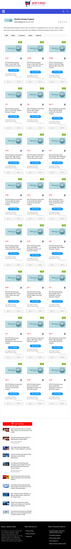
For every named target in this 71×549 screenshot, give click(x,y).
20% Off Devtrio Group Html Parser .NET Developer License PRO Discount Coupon (57, 340)
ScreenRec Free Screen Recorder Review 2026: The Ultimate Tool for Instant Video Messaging (21, 486)
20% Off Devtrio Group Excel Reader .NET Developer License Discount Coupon (13, 340)
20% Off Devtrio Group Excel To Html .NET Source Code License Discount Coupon (35, 65)
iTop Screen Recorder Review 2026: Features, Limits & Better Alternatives (21, 456)
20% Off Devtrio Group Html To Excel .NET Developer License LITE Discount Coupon (13, 202)
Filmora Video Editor (54, 538)
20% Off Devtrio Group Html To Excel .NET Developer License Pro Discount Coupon (35, 202)
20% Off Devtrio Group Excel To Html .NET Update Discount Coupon (13, 110)
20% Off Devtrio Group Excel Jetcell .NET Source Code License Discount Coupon (56, 202)
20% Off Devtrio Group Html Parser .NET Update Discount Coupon (35, 110)
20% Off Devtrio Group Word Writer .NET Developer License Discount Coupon (57, 156)
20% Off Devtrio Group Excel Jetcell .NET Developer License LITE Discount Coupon (34, 248)
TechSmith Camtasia (55, 535)
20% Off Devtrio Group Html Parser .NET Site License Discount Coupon (35, 339)
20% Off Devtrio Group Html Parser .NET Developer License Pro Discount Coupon (57, 111)
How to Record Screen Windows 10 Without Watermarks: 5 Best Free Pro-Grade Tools (21, 495)
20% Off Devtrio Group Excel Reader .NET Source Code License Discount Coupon (13, 294)
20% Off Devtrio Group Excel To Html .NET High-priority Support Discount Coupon (56, 65)
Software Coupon (10, 73)
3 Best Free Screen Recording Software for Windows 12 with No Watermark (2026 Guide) (20, 504)
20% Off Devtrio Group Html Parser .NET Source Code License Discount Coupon (35, 156)
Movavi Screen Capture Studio (57, 543)
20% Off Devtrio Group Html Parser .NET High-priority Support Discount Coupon (13, 156)
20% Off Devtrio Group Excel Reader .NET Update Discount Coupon (56, 247)
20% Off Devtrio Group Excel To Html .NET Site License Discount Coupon (13, 64)
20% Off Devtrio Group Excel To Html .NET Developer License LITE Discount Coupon (34, 386)
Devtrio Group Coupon (11, 75)
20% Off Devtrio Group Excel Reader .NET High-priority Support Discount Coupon (34, 294)
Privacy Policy (30, 530)
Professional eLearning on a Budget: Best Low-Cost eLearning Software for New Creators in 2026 (21, 512)
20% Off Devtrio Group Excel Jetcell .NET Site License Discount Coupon (13, 247)
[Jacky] (21, 58)
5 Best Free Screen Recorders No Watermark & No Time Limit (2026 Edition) (21, 477)
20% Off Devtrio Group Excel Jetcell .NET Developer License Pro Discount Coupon (55, 386)
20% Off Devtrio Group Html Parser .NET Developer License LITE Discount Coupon (13, 386)
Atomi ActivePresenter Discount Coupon (16, 442)
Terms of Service (30, 533)
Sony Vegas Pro (53, 540)
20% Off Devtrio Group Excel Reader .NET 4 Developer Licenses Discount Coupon (55, 294)
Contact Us (29, 536)
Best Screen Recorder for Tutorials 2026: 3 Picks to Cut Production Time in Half (21, 430)
